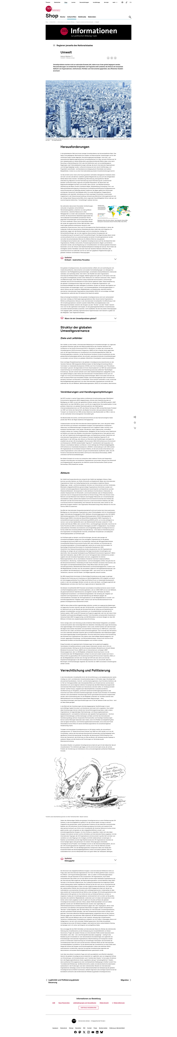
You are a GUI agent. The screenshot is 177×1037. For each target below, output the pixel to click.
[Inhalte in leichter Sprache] (122, 2)
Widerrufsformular (119, 1003)
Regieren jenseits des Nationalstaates (84, 22)
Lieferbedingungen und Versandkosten (84, 1003)
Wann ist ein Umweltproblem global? (81, 318)
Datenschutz (63, 1028)
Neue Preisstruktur (64, 1003)
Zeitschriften (53, 22)
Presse (95, 1028)
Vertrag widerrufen (88, 1007)
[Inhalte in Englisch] (130, 2)
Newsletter (78, 1028)
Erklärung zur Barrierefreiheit (117, 1028)
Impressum (55, 1028)
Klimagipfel (69, 860)
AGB (53, 1003)
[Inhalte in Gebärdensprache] (126, 2)
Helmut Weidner (66, 56)
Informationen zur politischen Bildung (66, 22)
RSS (84, 1028)
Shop (47, 22)
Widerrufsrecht (104, 1003)
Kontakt (89, 1028)
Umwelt (97, 22)
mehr (115, 2)
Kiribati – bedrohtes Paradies (77, 259)
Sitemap (71, 1028)
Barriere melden (103, 1028)
